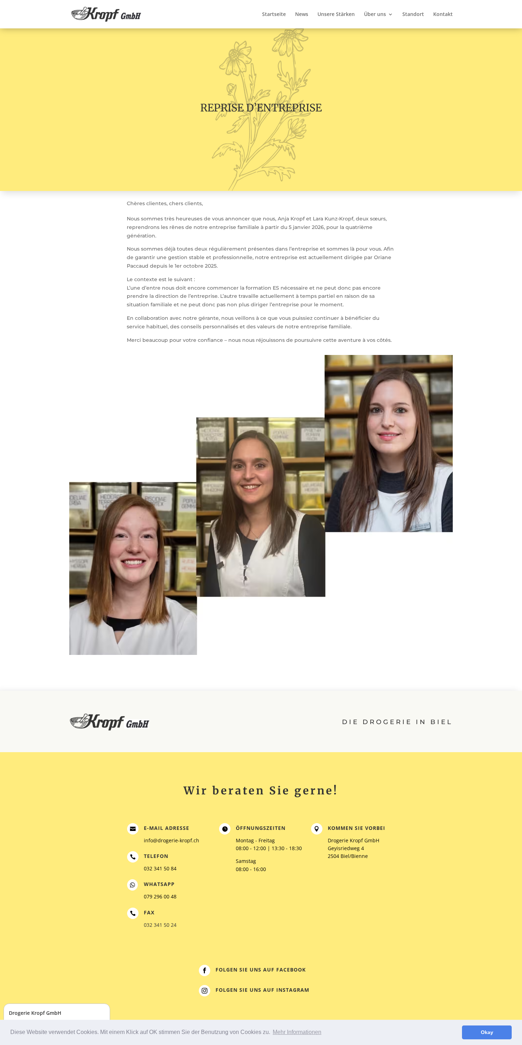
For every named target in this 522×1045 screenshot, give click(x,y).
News (301, 14)
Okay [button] (487, 1032)
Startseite (274, 14)
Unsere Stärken (336, 14)
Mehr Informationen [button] (297, 1032)
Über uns (375, 14)
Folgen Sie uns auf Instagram (262, 989)
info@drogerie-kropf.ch (171, 840)
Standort (413, 14)
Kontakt (443, 14)
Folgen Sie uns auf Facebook (261, 969)
